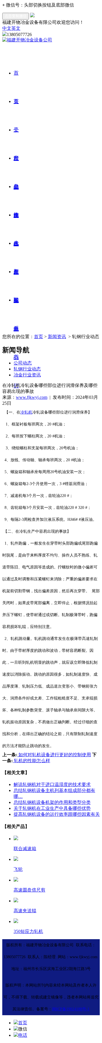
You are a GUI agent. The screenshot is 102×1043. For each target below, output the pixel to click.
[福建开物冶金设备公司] (27, 39)
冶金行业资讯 (27, 374)
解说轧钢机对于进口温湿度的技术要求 (52, 784)
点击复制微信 (16, 16)
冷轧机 (26, 412)
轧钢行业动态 (27, 368)
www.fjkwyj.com (31, 397)
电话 (22, 1035)
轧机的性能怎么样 (31, 760)
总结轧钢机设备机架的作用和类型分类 (52, 802)
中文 (6, 28)
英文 (15, 28)
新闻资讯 (57, 336)
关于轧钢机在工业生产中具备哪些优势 (52, 808)
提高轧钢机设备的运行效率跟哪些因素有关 (57, 814)
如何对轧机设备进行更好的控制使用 (54, 754)
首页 (38, 336)
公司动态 (23, 363)
